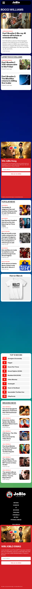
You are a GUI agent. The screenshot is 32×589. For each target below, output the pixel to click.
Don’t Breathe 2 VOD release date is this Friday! (9, 64)
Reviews (16, 510)
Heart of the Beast (14, 388)
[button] (3, 3)
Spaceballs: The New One (16, 392)
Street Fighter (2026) (15, 371)
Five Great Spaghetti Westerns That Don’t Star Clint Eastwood (9, 410)
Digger (10, 362)
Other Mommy (12, 379)
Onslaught (11, 383)
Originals (16, 515)
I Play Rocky (11, 396)
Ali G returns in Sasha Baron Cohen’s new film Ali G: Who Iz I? (9, 265)
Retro (16, 517)
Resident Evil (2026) (14, 375)
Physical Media (16, 519)
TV (16, 507)
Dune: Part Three (13, 367)
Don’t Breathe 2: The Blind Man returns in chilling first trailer (9, 79)
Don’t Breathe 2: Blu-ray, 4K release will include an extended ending (14, 35)
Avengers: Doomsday (15, 358)
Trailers (16, 512)
